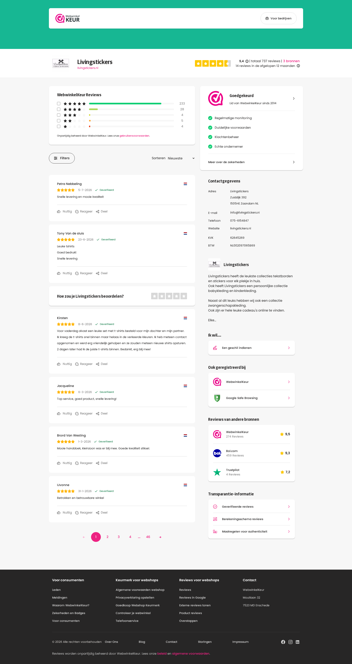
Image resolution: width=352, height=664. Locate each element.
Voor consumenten (66, 621)
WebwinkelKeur (237, 432)
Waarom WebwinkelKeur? (70, 605)
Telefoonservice (127, 621)
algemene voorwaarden (190, 653)
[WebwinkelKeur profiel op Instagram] (290, 642)
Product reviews (190, 613)
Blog (142, 642)
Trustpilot (232, 470)
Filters (65, 158)
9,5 (287, 434)
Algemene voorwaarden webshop (140, 590)
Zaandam (247, 203)
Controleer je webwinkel (133, 613)
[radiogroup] (213, 63)
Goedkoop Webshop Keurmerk (138, 605)
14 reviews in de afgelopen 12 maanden (265, 66)
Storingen (205, 642)
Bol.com (232, 451)
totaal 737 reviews (265, 61)
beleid (162, 653)
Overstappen (188, 621)
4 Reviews (233, 474)
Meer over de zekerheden (226, 162)
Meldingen (59, 598)
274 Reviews (234, 436)
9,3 (287, 453)
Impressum (240, 642)
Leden (56, 590)
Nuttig (67, 211)
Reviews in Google (192, 598)
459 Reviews (235, 455)
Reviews (185, 590)
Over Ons (111, 642)
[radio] (198, 63)
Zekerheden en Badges (68, 613)
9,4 (244, 61)
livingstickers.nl (87, 68)
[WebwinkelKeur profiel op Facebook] (283, 642)
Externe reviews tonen (195, 605)
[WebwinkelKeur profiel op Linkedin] (298, 642)
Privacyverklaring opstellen (135, 598)
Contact (171, 642)
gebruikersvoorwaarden (134, 135)
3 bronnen (291, 61)
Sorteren (158, 158)
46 (148, 537)
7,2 (288, 472)
